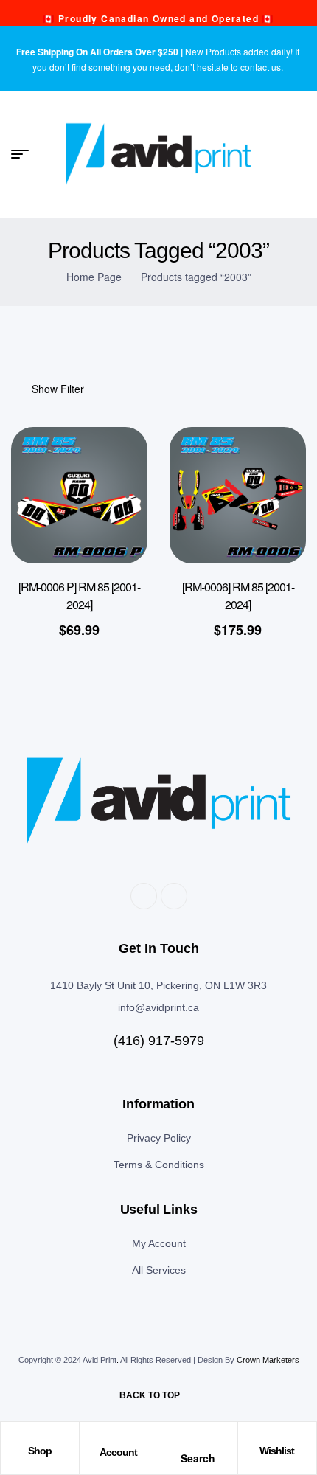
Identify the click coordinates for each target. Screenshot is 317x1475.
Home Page (94, 276)
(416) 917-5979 (159, 1040)
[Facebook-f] (143, 896)
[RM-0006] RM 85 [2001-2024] (238, 595)
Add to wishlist (114, 467)
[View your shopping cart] (299, 154)
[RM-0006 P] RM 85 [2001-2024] (79, 595)
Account (118, 1452)
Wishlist (276, 1451)
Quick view (114, 504)
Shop (40, 1451)
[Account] (119, 1437)
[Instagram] (174, 896)
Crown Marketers (268, 1360)
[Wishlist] (277, 1436)
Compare (114, 541)
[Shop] (39, 1436)
